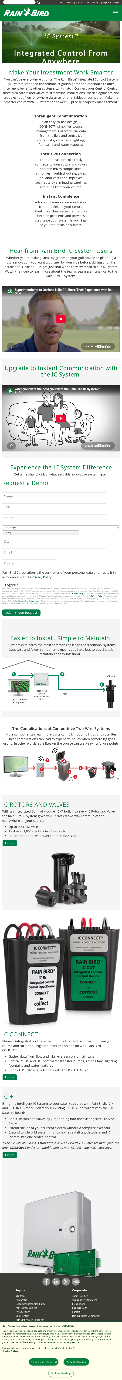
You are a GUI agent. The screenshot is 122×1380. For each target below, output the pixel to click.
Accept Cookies (76, 1361)
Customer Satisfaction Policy (30, 1303)
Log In (116, 2)
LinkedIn (56, 1281)
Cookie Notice (10, 1350)
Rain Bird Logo (79, 1307)
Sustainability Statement (84, 1299)
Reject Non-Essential (44, 1361)
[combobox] (61, 527)
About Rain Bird (80, 1295)
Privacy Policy (41, 577)
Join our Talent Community (86, 1315)
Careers (76, 1311)
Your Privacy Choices (26, 1307)
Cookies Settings (61, 1373)
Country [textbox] (10, 528)
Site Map (20, 1295)
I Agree (10, 585)
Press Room (78, 1303)
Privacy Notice (15, 1325)
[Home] (29, 12)
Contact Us (21, 1299)
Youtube (76, 1282)
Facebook (46, 1282)
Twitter (66, 1281)
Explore (9, 843)
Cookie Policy (22, 1315)
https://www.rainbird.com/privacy (26, 601)
